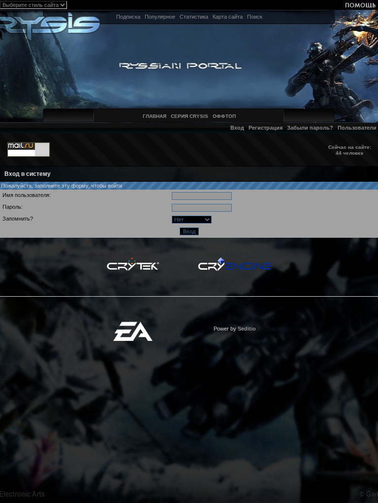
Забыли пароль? (310, 128)
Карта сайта (228, 17)
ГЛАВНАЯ (154, 116)
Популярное (160, 17)
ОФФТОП (224, 116)
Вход (237, 128)
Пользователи (357, 128)
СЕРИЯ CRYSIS (189, 116)
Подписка (128, 17)
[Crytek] (133, 260)
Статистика (194, 17)
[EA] (133, 325)
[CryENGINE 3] (234, 260)
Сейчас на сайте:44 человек (349, 150)
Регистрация (266, 128)
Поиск (254, 17)
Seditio (247, 329)
